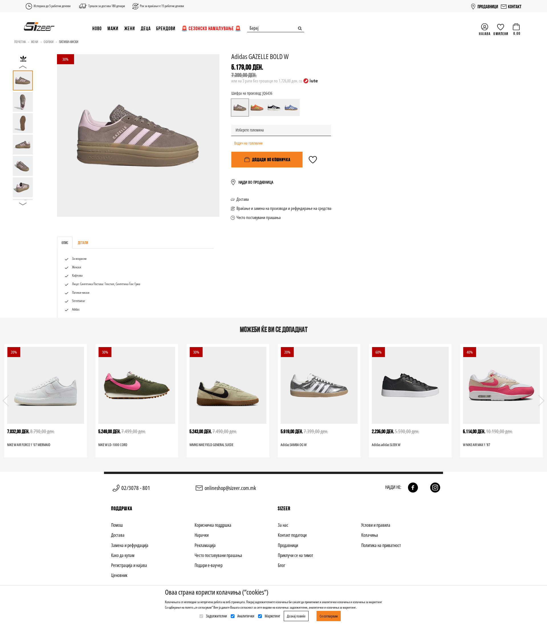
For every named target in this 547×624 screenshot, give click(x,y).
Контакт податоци (292, 535)
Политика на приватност (381, 545)
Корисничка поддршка (213, 525)
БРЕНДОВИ (165, 28)
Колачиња (369, 535)
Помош (117, 525)
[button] (541, 400)
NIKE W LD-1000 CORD (112, 444)
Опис (65, 242)
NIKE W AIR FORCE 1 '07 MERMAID (28, 444)
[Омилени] (313, 162)
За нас (283, 525)
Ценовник (119, 575)
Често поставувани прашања (258, 217)
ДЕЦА (146, 28)
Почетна (20, 41)
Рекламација (205, 545)
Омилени (500, 33)
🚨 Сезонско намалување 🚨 (211, 28)
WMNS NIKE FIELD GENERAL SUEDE (211, 444)
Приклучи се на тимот (295, 555)
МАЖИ (113, 28)
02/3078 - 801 (135, 488)
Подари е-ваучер (209, 565)
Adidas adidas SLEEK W (386, 444)
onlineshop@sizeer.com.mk (230, 488)
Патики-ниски (68, 41)
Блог (281, 565)
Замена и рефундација (129, 545)
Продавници (288, 545)
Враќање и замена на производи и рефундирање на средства (283, 208)
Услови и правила (375, 525)
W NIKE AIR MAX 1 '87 (476, 444)
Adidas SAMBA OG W (294, 444)
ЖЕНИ (129, 28)
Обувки (49, 41)
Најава (485, 33)
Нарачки (202, 535)
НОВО (97, 28)
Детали (83, 242)
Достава (242, 199)
